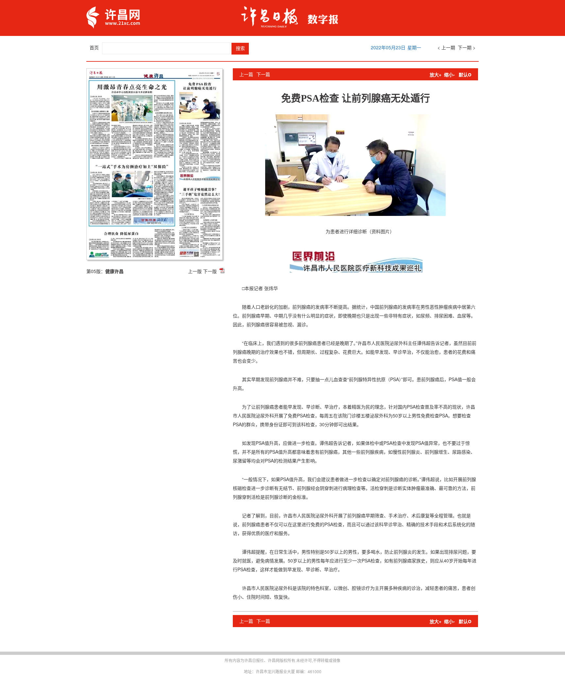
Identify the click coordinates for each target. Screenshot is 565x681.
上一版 (195, 271)
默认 (465, 74)
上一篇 (246, 74)
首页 (94, 47)
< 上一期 (446, 47)
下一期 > (466, 47)
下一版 (210, 271)
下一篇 (263, 74)
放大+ (435, 74)
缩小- (449, 74)
